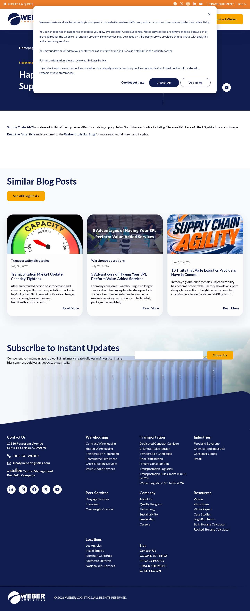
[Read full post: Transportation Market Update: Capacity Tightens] (45, 234)
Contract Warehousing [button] (101, 443)
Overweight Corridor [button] (100, 509)
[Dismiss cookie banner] (209, 14)
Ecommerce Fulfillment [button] (101, 459)
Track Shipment (221, 4)
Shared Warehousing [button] (99, 448)
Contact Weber (225, 19)
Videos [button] (198, 499)
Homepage (27, 48)
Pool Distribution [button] (151, 459)
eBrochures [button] (201, 504)
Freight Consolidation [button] (154, 463)
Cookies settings (132, 82)
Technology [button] (147, 509)
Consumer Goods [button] (205, 453)
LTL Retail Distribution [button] (155, 448)
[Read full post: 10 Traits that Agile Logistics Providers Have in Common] (205, 234)
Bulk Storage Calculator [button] (210, 524)
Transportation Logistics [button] (156, 468)
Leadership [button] (147, 519)
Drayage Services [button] (97, 499)
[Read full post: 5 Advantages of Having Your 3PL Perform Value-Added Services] (125, 234)
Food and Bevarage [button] (207, 443)
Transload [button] (92, 504)
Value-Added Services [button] (100, 468)
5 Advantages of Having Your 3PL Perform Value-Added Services (119, 276)
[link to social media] (26, 597)
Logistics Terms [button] (204, 519)
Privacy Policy (97, 60)
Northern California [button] (99, 555)
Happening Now (29, 62)
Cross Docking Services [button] (101, 463)
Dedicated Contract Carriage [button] (159, 443)
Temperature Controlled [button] (156, 453)
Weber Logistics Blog (79, 134)
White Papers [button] (203, 509)
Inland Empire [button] (95, 550)
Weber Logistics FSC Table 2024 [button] (162, 483)
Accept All (164, 82)
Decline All (196, 82)
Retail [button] (198, 459)
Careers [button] (145, 524)
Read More (71, 308)
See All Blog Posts (26, 196)
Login (242, 4)
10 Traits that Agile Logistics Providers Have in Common (203, 272)
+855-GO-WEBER (26, 456)
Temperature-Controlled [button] (102, 453)
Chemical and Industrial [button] (209, 448)
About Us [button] (146, 499)
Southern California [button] (99, 560)
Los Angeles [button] (94, 545)
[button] (225, 19)
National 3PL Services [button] (100, 566)
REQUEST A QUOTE (20, 4)
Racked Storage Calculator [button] (212, 529)
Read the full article (21, 134)
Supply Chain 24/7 (20, 127)
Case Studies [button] (202, 514)
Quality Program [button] (151, 504)
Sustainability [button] (149, 514)
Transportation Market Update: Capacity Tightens (37, 276)
